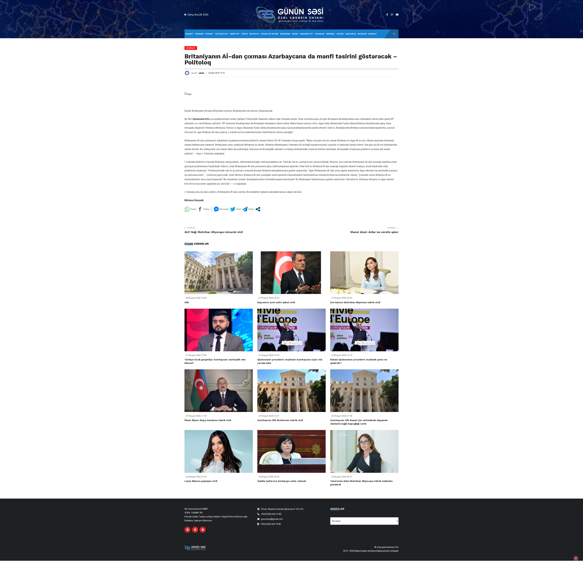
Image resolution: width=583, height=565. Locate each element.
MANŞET (189, 34)
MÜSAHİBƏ (285, 34)
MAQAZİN (362, 34)
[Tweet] (235, 209)
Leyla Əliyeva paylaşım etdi (200, 481)
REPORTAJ (254, 34)
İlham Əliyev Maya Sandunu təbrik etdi (207, 420)
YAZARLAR (319, 34)
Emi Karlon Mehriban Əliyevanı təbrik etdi (355, 302)
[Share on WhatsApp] (190, 209)
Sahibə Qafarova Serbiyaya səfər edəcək (281, 481)
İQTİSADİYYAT (221, 34)
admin (201, 73)
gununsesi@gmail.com (272, 519)
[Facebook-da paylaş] (203, 209)
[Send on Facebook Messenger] (221, 209)
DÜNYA (244, 34)
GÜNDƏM (199, 34)
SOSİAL (295, 34)
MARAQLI (372, 34)
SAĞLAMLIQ (350, 34)
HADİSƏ (340, 34)
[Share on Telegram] (248, 209)
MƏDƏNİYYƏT (306, 34)
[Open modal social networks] (258, 209)
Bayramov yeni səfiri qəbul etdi (276, 302)
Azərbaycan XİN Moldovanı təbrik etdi (280, 420)
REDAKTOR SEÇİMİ (269, 34)
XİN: (186, 302)
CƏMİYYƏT (235, 34)
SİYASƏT (209, 34)
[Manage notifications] (575, 558)
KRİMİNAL (330, 34)
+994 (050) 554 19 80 (271, 514)
